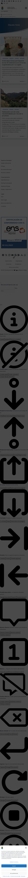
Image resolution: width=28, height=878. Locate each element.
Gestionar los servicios (14, 862)
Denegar (14, 869)
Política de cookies (6, 876)
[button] (26, 847)
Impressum (23, 876)
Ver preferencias (14, 873)
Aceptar (14, 866)
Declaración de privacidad (15, 876)
